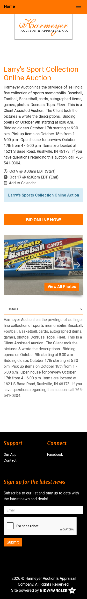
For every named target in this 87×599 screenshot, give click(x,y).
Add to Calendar (22, 183)
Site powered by (25, 590)
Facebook (55, 454)
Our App (10, 454)
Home (9, 6)
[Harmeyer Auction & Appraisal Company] (43, 27)
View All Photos (62, 286)
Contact (10, 460)
